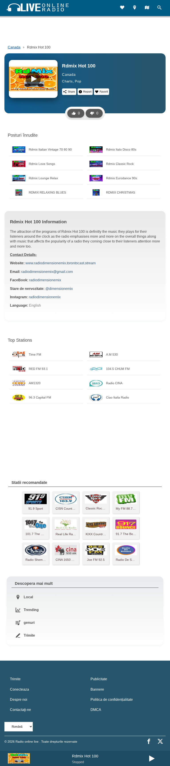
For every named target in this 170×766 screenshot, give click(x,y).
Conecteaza (19, 689)
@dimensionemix (59, 289)
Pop (78, 81)
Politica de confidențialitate (112, 699)
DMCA (96, 710)
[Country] (147, 8)
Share (71, 91)
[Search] (159, 8)
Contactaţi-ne (20, 710)
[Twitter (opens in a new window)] (160, 741)
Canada (14, 47)
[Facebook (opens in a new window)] (148, 741)
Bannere (97, 689)
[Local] (134, 8)
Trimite (15, 679)
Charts (67, 81)
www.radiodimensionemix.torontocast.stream (60, 263)
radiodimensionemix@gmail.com (47, 272)
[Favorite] (122, 8)
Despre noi (18, 699)
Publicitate (99, 679)
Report (87, 91)
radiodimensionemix (45, 280)
